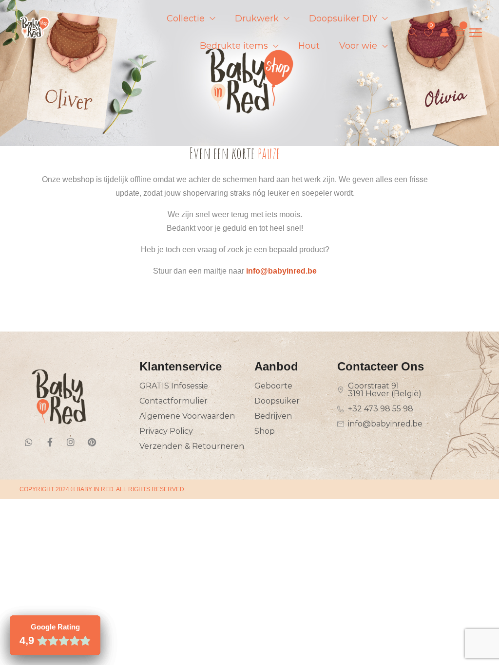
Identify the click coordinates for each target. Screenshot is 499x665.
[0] (428, 32)
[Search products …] (412, 32)
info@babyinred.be (281, 271)
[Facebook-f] (49, 442)
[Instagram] (70, 442)
